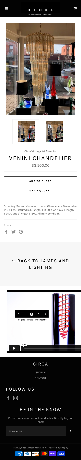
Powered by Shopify (58, 447)
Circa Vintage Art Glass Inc (34, 447)
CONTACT (40, 378)
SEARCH (41, 372)
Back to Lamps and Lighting (42, 264)
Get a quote (39, 190)
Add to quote (40, 181)
